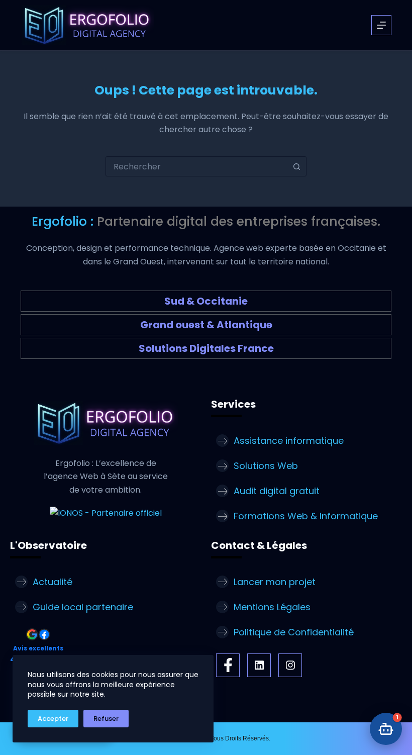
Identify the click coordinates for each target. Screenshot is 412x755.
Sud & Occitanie (206, 301)
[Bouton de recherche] (296, 166)
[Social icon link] (228, 665)
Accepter (53, 718)
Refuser (106, 718)
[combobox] (196, 166)
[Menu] (381, 25)
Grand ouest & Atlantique (206, 325)
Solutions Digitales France (206, 348)
